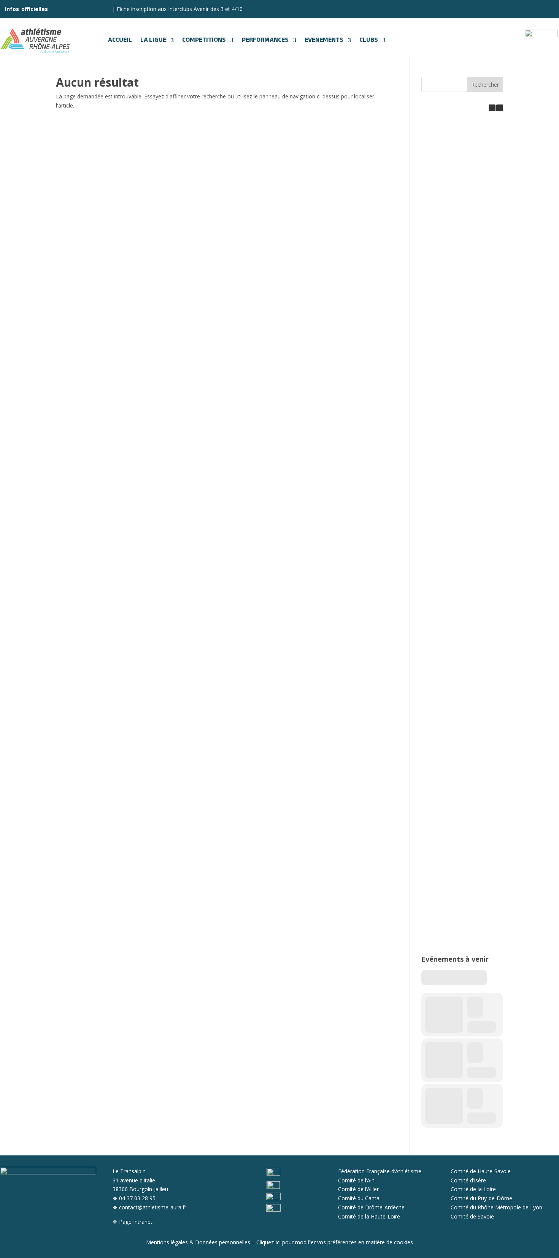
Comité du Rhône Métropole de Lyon (496, 1207)
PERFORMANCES (265, 40)
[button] (499, 107)
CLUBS (368, 40)
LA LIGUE (153, 40)
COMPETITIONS (204, 40)
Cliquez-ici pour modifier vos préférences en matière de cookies (334, 1242)
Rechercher (485, 84)
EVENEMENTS (324, 40)
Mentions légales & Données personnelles (198, 1242)
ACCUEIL (120, 40)
